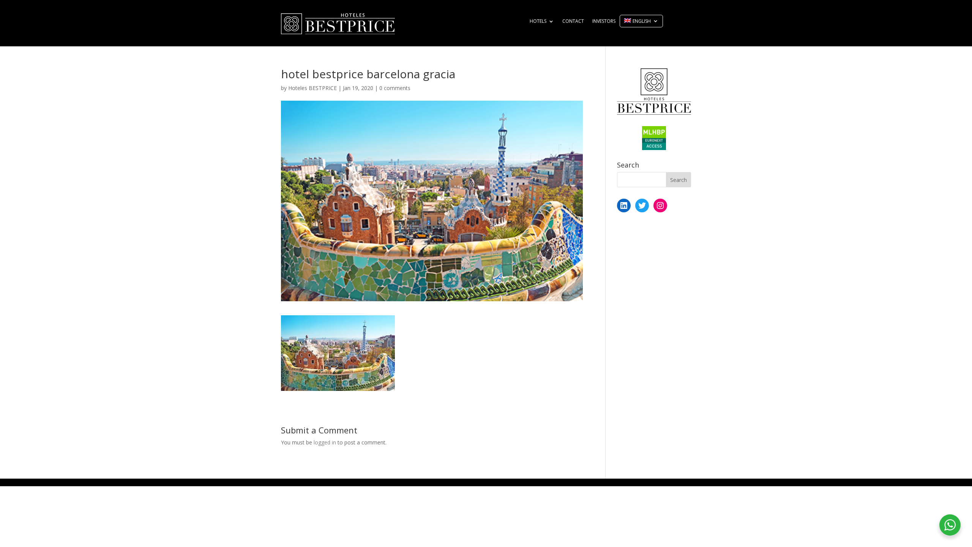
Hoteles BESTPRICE (312, 88)
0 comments (394, 88)
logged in (325, 442)
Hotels (538, 21)
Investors (603, 21)
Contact (573, 21)
